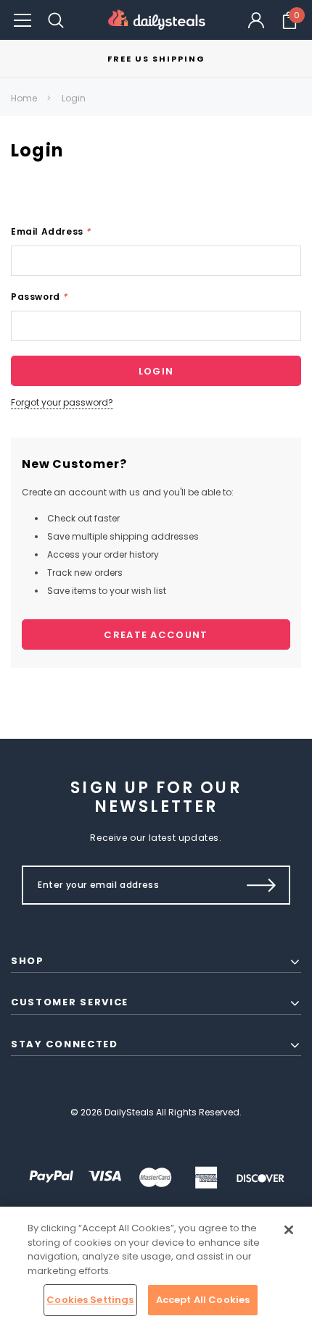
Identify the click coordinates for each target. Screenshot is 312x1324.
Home (24, 98)
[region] (156, 1265)
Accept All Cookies (203, 1300)
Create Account (156, 635)
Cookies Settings (90, 1300)
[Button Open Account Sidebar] (256, 20)
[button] (22, 20)
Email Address (51, 231)
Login (74, 98)
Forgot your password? (62, 402)
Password (39, 296)
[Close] (289, 1230)
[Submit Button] (261, 885)
